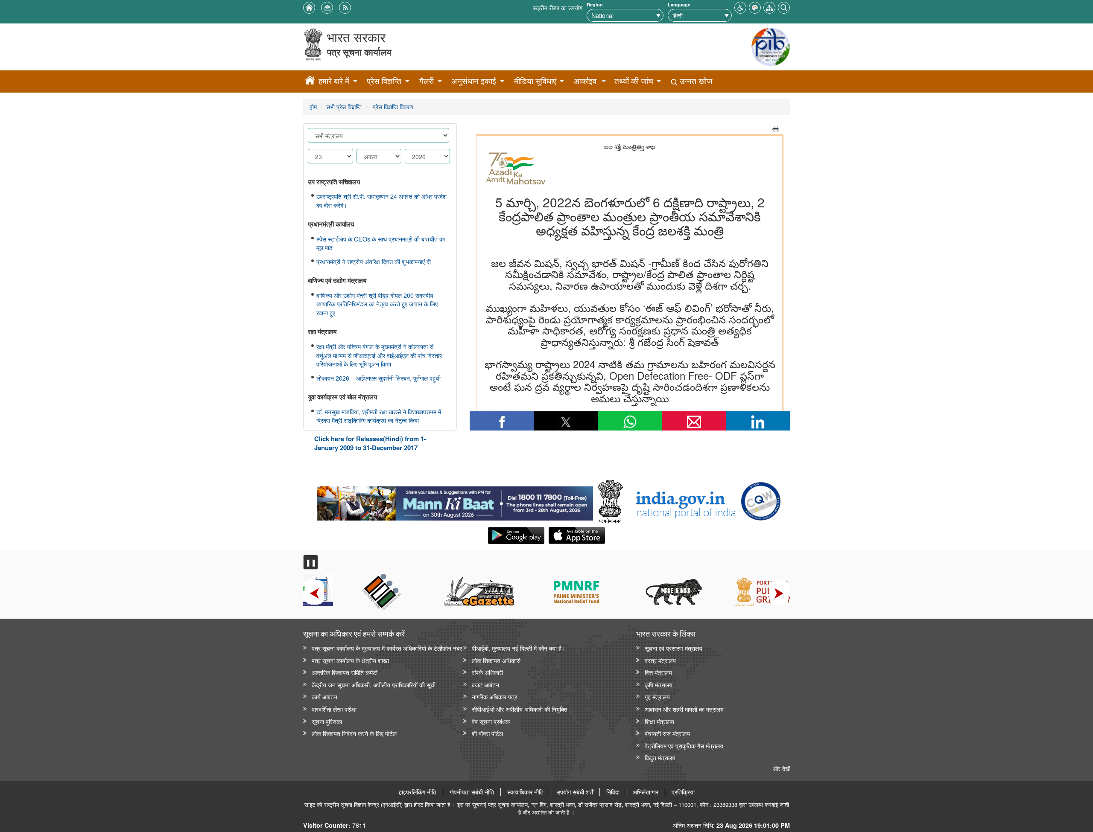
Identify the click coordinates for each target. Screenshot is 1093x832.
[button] (740, 6)
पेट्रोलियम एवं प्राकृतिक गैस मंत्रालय (684, 745)
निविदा (613, 792)
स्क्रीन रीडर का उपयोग (557, 7)
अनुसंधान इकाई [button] (473, 81)
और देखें (781, 768)
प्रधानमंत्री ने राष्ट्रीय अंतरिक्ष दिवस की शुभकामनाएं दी (373, 261)
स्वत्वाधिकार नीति (525, 792)
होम (313, 106)
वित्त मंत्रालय (658, 672)
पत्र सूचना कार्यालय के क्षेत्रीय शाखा (350, 660)
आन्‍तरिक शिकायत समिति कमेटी (344, 672)
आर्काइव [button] (585, 81)
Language (679, 4)
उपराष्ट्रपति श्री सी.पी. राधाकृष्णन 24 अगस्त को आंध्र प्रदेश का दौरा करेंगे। (381, 200)
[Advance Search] (783, 6)
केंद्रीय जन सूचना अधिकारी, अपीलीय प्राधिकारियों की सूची (373, 684)
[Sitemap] (769, 6)
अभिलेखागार (645, 792)
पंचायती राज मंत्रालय (667, 733)
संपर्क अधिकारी (487, 672)
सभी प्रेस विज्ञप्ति (344, 106)
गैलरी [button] (426, 81)
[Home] (310, 81)
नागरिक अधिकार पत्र (494, 696)
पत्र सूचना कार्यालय (359, 52)
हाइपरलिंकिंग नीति (417, 792)
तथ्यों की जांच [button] (633, 81)
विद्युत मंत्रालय (660, 757)
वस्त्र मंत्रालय (660, 660)
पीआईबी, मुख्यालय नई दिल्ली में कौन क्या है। (518, 647)
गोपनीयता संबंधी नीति (472, 792)
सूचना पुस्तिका (327, 721)
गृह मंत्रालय (657, 696)
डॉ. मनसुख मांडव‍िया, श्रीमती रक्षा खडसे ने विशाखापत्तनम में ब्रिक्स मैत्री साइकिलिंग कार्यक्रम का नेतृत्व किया (378, 416)
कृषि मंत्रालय (658, 684)
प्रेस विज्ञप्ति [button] (384, 81)
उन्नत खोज (695, 81)
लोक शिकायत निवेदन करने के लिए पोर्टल (354, 733)
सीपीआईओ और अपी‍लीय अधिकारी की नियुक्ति (519, 708)
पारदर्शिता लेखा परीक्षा (334, 708)
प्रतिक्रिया (683, 792)
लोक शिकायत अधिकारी (496, 660)
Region (595, 4)
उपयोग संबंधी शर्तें (575, 792)
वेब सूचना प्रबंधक (491, 721)
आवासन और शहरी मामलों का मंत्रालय (684, 708)
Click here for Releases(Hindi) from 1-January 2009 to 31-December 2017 (370, 443)
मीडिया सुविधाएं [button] (535, 81)
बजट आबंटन (485, 684)
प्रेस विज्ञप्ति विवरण (392, 106)
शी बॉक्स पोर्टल (487, 733)
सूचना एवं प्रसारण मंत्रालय (673, 647)
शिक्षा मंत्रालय (659, 721)
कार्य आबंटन (324, 696)
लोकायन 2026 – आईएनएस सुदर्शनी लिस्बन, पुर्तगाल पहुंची (378, 378)
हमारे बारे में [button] (334, 81)
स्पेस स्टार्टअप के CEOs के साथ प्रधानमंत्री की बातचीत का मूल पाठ (380, 243)
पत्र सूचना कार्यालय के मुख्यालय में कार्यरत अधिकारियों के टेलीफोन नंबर (387, 647)
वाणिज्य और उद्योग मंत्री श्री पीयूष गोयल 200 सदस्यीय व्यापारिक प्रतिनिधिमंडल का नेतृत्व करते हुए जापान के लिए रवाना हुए (377, 304)
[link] (455, 501)
